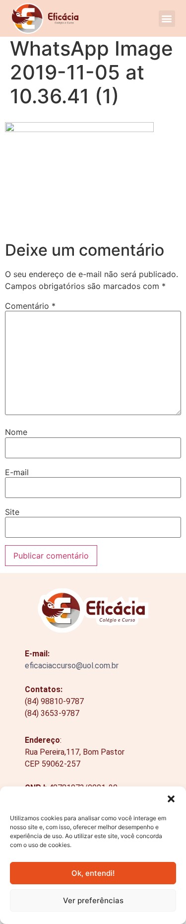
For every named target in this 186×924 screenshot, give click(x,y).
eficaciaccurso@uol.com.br (72, 665)
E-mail (17, 472)
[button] (171, 799)
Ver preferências (93, 900)
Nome (16, 432)
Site (12, 512)
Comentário (30, 306)
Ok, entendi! (93, 873)
